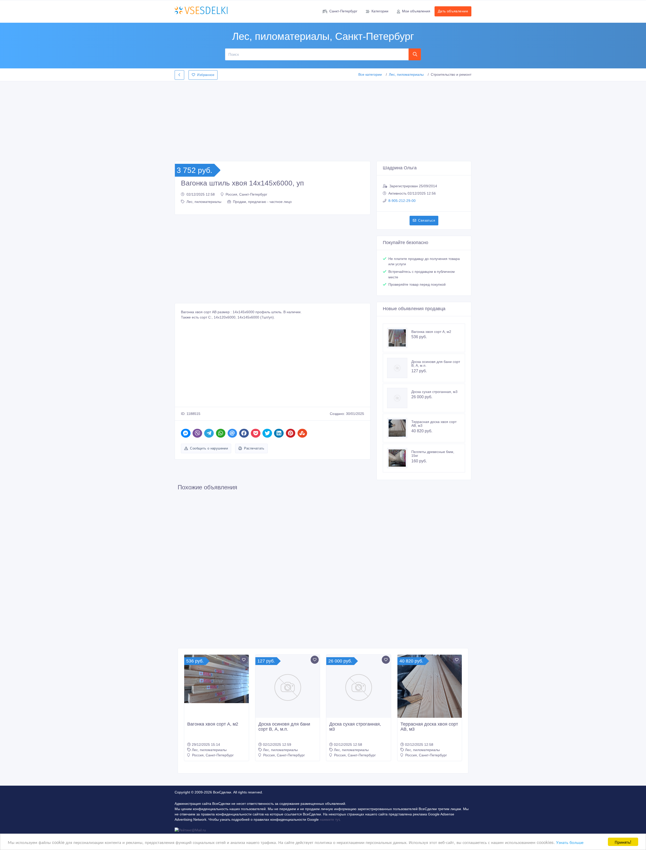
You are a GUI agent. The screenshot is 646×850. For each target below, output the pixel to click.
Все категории (370, 74)
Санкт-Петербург (343, 11)
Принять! (623, 842)
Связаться (426, 220)
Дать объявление (453, 11)
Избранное (205, 75)
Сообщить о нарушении (209, 448)
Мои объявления (416, 11)
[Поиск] (415, 54)
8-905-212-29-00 (402, 201)
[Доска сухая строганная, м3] (399, 398)
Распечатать (254, 448)
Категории (379, 11)
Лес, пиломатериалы (406, 74)
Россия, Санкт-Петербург (246, 194)
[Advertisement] (323, 119)
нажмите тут (329, 819)
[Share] (186, 433)
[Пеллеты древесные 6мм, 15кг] (399, 458)
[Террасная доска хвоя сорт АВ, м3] (399, 428)
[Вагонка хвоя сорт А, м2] (399, 338)
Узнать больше (569, 842)
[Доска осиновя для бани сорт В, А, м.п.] (399, 368)
